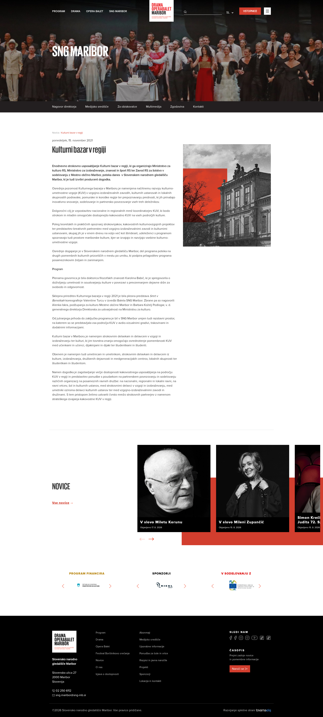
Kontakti (198, 107)
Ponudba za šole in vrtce (153, 653)
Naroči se (238, 669)
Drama (75, 11)
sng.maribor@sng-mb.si (71, 695)
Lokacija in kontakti (150, 681)
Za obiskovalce (127, 107)
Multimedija (153, 107)
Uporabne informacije (151, 646)
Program (58, 11)
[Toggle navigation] (267, 11)
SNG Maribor (118, 11)
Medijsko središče (97, 107)
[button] (151, 539)
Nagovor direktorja (64, 107)
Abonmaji (144, 632)
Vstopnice (250, 11)
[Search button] (185, 12)
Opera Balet (94, 11)
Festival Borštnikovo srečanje (113, 653)
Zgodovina (177, 107)
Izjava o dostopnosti (107, 674)
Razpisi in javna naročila (153, 660)
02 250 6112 (63, 691)
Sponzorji (144, 674)
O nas (99, 667)
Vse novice (60, 503)
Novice (100, 660)
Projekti (143, 667)
